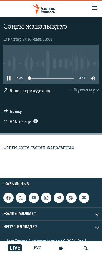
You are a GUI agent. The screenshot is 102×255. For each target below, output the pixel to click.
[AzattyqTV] (61, 248)
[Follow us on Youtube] (34, 198)
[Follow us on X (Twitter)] (21, 198)
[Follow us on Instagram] (46, 198)
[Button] (13, 113)
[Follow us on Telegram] (59, 198)
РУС (37, 248)
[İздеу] (86, 248)
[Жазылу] (84, 198)
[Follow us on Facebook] (8, 198)
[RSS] (71, 198)
